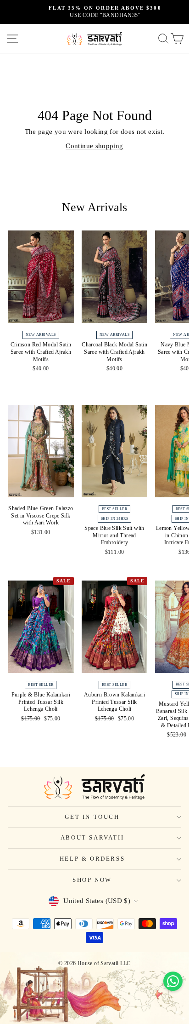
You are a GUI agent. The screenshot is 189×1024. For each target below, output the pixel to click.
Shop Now (92, 879)
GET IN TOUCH (92, 816)
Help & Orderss (92, 858)
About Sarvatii (92, 837)
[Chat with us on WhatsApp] (173, 981)
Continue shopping (94, 146)
